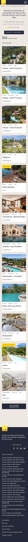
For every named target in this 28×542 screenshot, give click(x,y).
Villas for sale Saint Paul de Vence (13, 469)
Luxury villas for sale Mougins (11, 513)
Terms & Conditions (8, 526)
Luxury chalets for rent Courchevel (13, 497)
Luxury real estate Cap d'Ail (11, 485)
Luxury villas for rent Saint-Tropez (13, 490)
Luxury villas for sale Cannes (11, 464)
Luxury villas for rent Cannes (11, 494)
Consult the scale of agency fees (12, 532)
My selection (5, 520)
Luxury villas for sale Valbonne (12, 479)
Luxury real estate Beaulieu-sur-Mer (13, 481)
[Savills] (3, 2)
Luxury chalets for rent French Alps (13, 499)
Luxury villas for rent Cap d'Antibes (13, 492)
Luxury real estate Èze (9, 483)
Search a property (14, 32)
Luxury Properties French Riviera (12, 457)
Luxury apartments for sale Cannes (13, 515)
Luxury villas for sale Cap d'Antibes (13, 462)
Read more (14, 27)
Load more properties (14, 406)
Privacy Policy (6, 529)
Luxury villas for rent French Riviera (13, 488)
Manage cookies (7, 535)
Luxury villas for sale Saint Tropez (13, 459)
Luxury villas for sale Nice (10, 466)
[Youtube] (21, 448)
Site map (4, 523)
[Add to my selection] (23, 48)
